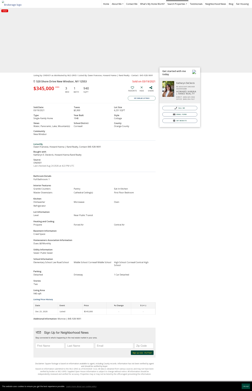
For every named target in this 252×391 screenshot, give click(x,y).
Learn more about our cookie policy (81, 386)
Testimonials (196, 3)
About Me (118, 5)
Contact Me (131, 3)
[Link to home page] (13, 4)
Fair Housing (242, 3)
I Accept (246, 386)
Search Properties (177, 5)
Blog (231, 3)
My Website (181, 121)
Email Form (181, 114)
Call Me (181, 108)
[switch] (132, 90)
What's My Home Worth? (152, 3)
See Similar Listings (141, 98)
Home (106, 3)
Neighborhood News (215, 3)
